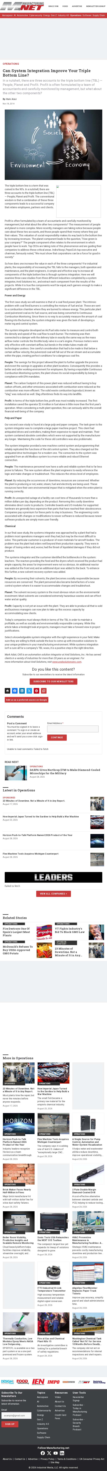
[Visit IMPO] (53, 1382)
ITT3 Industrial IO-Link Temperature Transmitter (51, 1289)
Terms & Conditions (66, 1459)
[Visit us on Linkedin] (62, 1453)
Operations (11, 63)
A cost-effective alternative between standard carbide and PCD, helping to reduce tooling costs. (87, 1199)
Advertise (33, 1459)
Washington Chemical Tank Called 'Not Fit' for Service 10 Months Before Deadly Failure (87, 1341)
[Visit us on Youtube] (56, 1453)
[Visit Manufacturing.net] (84, 1382)
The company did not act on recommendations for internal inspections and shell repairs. (87, 1351)
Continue (57, 737)
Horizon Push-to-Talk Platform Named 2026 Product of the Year (37, 835)
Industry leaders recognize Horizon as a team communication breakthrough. (17, 1151)
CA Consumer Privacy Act (91, 1459)
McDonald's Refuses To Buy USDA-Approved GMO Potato (18, 950)
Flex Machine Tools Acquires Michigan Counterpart (30, 853)
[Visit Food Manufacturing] (23, 1381)
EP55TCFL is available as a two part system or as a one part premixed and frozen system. (19, 1351)
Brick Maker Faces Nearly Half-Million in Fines (17, 1191)
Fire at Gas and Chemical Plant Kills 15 (50, 1340)
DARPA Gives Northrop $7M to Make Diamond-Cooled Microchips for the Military (65, 771)
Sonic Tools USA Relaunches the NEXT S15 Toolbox (53, 1239)
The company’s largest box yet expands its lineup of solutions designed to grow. (53, 1247)
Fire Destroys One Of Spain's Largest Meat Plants (16, 932)
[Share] (15, 691)
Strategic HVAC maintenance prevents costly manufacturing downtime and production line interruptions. (87, 1250)
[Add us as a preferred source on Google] (44, 691)
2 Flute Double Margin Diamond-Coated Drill (84, 1191)
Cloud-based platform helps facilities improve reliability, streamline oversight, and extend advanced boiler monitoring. (17, 1250)
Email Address (55, 723)
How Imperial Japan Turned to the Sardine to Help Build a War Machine (41, 816)
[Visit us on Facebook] (43, 1453)
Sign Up (10, 1424)
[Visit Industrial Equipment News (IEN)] (38, 1381)
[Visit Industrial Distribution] (69, 1382)
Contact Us (20, 1459)
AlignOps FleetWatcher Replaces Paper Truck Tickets (84, 1291)
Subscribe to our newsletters (53, 681)
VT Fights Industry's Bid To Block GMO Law (70, 930)
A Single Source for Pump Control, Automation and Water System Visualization (87, 1142)
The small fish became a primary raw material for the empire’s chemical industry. (51, 1101)
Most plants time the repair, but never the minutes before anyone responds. (18, 1098)
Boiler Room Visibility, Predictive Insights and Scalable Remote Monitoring (18, 1240)
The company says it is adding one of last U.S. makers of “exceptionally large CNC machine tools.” (52, 1149)
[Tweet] (29, 691)
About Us (7, 1459)
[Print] (7, 691)
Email (4, 1410)
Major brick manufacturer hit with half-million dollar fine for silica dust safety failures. (18, 1199)
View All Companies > (53, 893)
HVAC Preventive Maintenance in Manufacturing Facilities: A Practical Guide (86, 1240)
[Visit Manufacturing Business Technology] (99, 1382)
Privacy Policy (47, 1459)
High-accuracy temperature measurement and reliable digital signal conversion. (51, 1297)
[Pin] (36, 691)
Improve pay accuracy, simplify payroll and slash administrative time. (88, 1300)
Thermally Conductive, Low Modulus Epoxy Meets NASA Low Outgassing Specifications (18, 1341)
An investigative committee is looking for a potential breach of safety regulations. (52, 1348)
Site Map (55, 1462)
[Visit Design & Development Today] (7, 1382)
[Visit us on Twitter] (49, 1453)
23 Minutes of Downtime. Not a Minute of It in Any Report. (34, 800)
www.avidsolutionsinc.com (66, 661)
